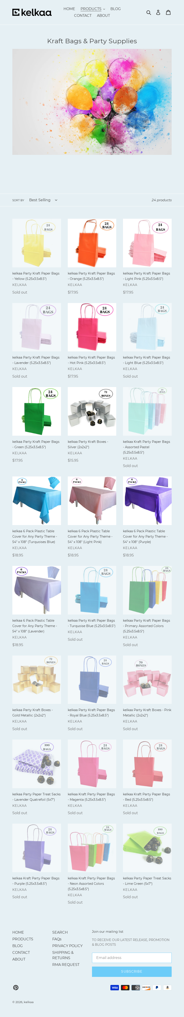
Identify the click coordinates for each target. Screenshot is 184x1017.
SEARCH (60, 932)
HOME (18, 932)
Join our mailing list (107, 932)
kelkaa (29, 1002)
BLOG (17, 946)
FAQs (56, 939)
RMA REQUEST (65, 965)
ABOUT (18, 959)
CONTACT (21, 952)
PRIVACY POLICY (67, 946)
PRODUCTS (22, 939)
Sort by (18, 200)
